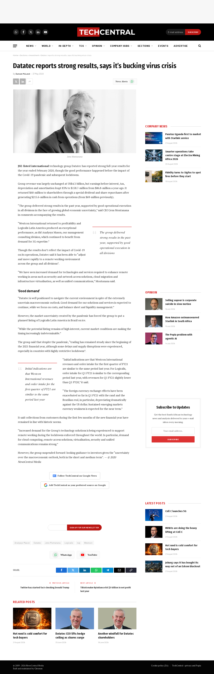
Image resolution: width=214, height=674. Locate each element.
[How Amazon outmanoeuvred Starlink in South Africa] (153, 321)
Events (163, 45)
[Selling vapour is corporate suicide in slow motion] (153, 304)
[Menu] (15, 45)
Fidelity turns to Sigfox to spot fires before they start (183, 174)
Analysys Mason (22, 543)
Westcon (88, 543)
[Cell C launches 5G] (153, 515)
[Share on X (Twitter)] (16, 81)
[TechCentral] (107, 32)
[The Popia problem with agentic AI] (153, 338)
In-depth (65, 45)
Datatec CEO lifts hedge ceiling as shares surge (70, 635)
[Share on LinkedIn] (23, 81)
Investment (34, 55)
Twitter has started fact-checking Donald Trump (44, 587)
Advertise (181, 45)
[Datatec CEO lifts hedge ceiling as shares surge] (74, 618)
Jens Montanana (52, 543)
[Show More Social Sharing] (29, 81)
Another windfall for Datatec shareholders (116, 635)
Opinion (97, 45)
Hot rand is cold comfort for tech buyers (30, 635)
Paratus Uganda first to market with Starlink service (183, 136)
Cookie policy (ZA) (159, 665)
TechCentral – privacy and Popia (186, 665)
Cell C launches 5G (175, 511)
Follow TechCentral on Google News (77, 475)
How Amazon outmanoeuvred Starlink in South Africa (182, 319)
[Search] (199, 45)
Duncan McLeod (23, 74)
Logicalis (69, 543)
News (30, 45)
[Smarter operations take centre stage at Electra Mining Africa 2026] (153, 155)
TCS (81, 45)
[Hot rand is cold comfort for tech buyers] (32, 618)
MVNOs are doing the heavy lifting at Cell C (181, 529)
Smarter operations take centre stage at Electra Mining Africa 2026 (182, 155)
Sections (144, 45)
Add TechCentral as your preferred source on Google (77, 485)
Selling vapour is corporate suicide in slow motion (180, 302)
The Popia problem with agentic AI (178, 336)
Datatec (37, 543)
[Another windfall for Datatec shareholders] (117, 618)
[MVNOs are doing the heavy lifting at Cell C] (153, 532)
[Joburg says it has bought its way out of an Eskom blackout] (153, 566)
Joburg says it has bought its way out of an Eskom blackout (182, 564)
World (46, 45)
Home (15, 55)
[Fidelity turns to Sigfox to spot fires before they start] (153, 176)
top (78, 543)
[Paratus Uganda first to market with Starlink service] (153, 138)
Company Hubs (119, 45)
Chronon (38, 668)
